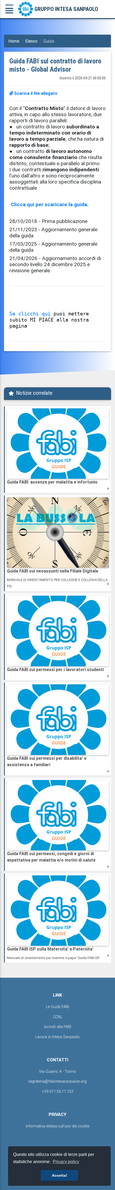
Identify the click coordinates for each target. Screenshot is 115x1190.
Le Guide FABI (57, 1006)
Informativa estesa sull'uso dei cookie (57, 1126)
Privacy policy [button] (66, 1161)
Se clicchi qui (30, 314)
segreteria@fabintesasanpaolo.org (57, 1081)
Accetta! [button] (59, 1175)
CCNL (57, 1016)
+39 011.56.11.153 (57, 1091)
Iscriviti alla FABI (57, 1026)
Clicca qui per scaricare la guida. (50, 204)
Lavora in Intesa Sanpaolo (57, 1036)
